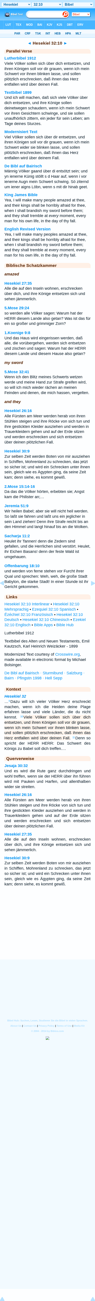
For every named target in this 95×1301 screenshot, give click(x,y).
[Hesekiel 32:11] (89, 593)
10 (21, 716)
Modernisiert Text (20, 132)
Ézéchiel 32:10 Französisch (28, 614)
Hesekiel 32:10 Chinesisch (46, 619)
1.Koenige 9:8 (17, 333)
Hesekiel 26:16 (18, 411)
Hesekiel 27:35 (18, 283)
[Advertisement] (47, 932)
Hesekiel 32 (15, 696)
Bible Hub (65, 625)
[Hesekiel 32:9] (5, 593)
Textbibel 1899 (18, 92)
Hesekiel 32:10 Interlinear (26, 604)
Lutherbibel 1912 (20, 58)
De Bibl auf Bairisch (23, 166)
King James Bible (21, 195)
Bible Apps (43, 625)
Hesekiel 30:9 (17, 451)
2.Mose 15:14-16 (19, 486)
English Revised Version (27, 229)
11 (73, 737)
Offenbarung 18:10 (22, 566)
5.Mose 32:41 (16, 372)
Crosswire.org (67, 654)
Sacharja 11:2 (17, 536)
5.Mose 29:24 (16, 308)
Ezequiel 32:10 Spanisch (54, 609)
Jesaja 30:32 (16, 766)
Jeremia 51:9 (16, 506)
